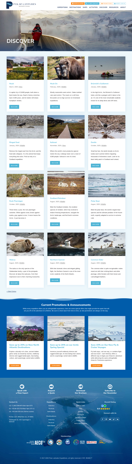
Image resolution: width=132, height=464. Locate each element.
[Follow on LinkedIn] (117, 419)
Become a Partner (80, 417)
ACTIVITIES (93, 7)
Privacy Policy (80, 420)
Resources (80, 414)
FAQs (80, 408)
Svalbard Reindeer (58, 198)
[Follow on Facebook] (102, 419)
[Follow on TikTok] (113, 419)
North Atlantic (51, 411)
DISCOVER (103, 7)
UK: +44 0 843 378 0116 (21, 411)
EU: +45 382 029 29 (21, 408)
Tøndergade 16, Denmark (20, 420)
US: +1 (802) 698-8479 (21, 405)
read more (14, 107)
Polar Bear (95, 201)
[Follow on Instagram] (106, 419)
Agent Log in (120, 3)
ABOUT (123, 7)
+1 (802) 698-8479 (92, 3)
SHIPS (85, 7)
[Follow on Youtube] (110, 419)
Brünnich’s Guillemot (99, 83)
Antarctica (51, 405)
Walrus (12, 260)
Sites (20, 87)
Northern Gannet (57, 260)
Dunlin (93, 142)
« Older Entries (11, 291)
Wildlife (22, 145)
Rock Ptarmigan (16, 201)
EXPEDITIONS (62, 7)
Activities (80, 411)
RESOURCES (113, 7)
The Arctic (51, 408)
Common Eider (97, 260)
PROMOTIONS (107, 3)
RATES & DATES (78, 3)
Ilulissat (53, 142)
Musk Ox (53, 83)
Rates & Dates (80, 405)
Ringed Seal (14, 142)
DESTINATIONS (75, 7)
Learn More (15, 365)
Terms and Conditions (80, 423)
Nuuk (11, 83)
